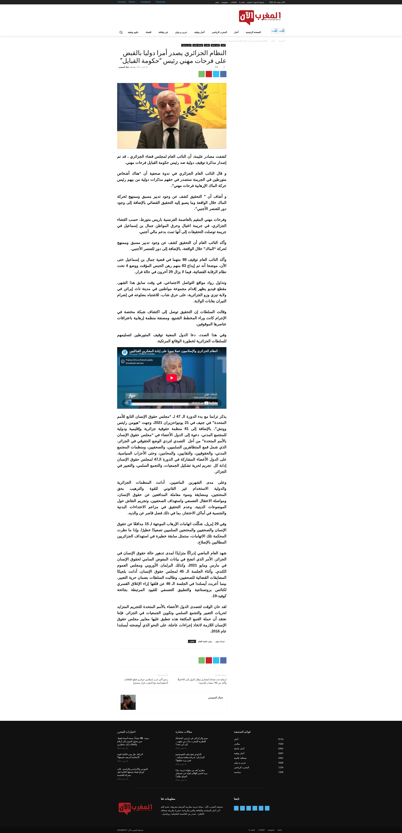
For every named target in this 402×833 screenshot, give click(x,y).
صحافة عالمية (197, 45)
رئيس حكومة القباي (205, 641)
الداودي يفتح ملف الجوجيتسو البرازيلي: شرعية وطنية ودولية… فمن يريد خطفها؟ (190, 757)
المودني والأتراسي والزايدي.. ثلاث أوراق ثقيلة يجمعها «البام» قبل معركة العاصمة (132, 772)
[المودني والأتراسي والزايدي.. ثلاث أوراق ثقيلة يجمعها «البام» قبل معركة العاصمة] (160, 773)
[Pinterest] (209, 74)
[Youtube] (127, 2)
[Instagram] (154, 2)
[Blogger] (267, 808)
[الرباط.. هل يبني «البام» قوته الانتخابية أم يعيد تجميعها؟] (160, 758)
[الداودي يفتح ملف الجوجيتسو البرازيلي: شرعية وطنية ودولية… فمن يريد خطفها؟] (218, 758)
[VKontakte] (236, 808)
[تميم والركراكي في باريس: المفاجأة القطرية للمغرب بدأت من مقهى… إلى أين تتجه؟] (218, 742)
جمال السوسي (124, 67)
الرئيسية (281, 40)
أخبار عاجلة (215, 45)
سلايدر (207, 45)
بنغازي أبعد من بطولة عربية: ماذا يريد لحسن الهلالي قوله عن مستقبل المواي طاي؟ (191, 773)
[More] (194, 74)
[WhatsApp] (201, 74)
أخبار (273, 40)
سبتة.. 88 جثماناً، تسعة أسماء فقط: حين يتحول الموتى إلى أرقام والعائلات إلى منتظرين (133, 741)
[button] (121, 32)
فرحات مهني (219, 641)
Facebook (160, 1)
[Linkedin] (248, 808)
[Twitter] (139, 2)
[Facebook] (169, 2)
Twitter (131, 1)
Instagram (145, 1)
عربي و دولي (186, 45)
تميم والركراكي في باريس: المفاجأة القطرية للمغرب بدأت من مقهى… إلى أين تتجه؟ (192, 741)
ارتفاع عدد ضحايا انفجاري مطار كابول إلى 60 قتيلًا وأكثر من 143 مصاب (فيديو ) (202, 681)
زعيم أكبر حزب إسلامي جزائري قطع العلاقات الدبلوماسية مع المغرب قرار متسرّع (146, 681)
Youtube (121, 1)
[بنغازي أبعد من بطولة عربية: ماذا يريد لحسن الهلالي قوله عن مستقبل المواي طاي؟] (218, 774)
